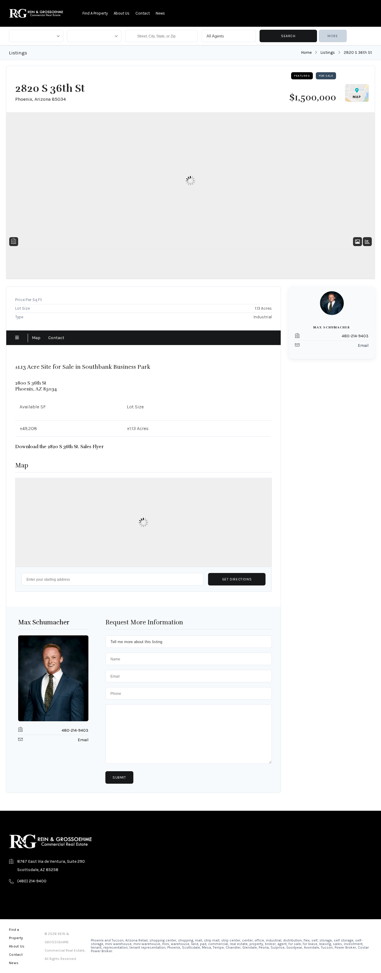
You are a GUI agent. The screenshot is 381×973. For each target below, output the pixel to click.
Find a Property (95, 13)
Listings (328, 52)
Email (83, 739)
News (160, 13)
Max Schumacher (43, 622)
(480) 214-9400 (31, 881)
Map (36, 337)
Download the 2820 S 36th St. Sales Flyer (59, 447)
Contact (142, 13)
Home (306, 52)
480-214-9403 (75, 730)
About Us (121, 13)
